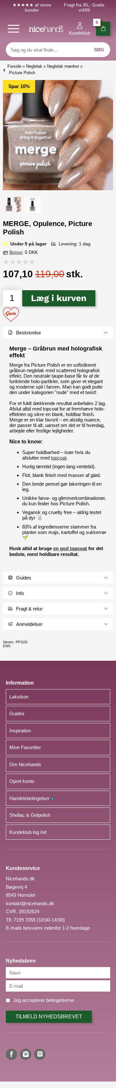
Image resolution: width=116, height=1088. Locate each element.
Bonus (15, 252)
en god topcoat (70, 548)
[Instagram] (25, 1054)
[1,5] (11, 262)
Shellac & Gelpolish (29, 815)
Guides (16, 713)
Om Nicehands (25, 764)
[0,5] (4, 262)
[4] (27, 262)
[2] (14, 262)
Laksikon (18, 696)
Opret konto (21, 781)
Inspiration (20, 730)
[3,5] (23, 262)
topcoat (58, 457)
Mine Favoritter (25, 747)
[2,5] (17, 262)
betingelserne (60, 1000)
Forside (14, 66)
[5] (33, 262)
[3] (20, 262)
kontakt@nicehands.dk (30, 903)
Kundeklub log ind (27, 832)
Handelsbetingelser (30, 798)
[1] (7, 262)
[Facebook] (11, 1054)
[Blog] (39, 1054)
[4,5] (30, 262)
